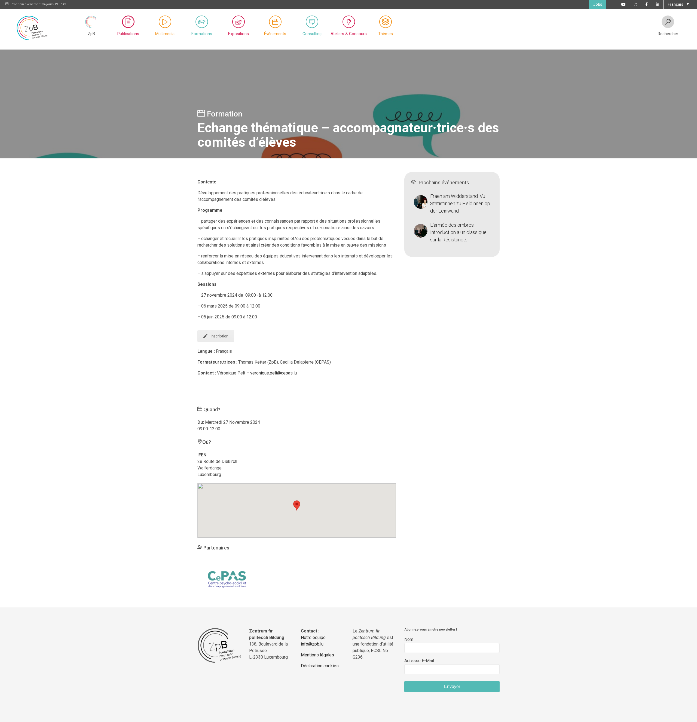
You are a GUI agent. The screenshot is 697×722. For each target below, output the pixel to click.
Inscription (219, 336)
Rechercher (668, 33)
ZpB (91, 33)
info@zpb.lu (312, 644)
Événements (275, 33)
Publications (128, 33)
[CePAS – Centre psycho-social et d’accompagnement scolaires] (227, 578)
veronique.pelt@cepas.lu (273, 373)
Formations (201, 33)
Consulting (312, 33)
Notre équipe (313, 637)
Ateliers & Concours (349, 33)
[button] (678, 4)
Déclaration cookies (320, 665)
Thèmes (385, 33)
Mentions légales (317, 655)
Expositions (238, 33)
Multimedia (165, 33)
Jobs (597, 4)
